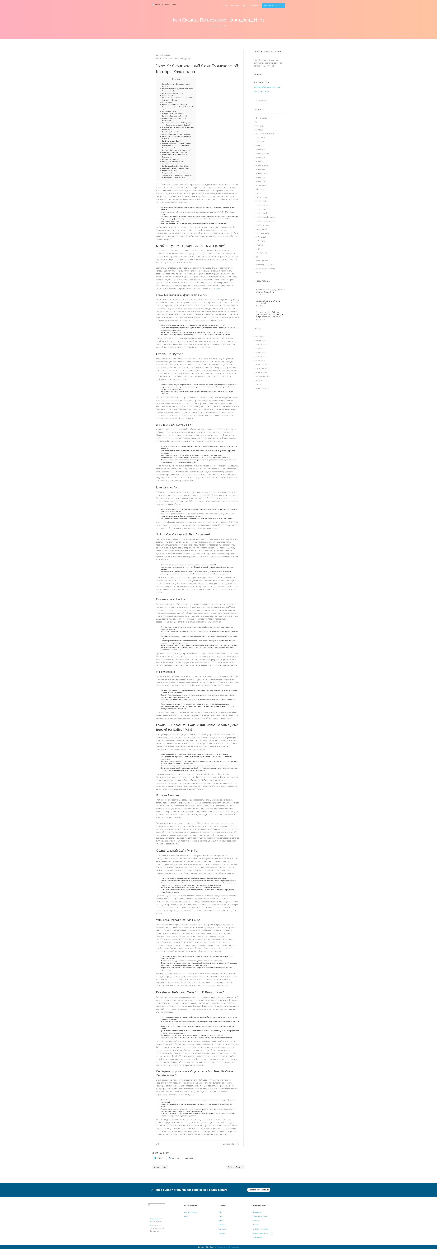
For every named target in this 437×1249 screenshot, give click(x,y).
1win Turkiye (260, 138)
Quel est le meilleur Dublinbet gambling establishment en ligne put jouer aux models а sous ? (269, 314)
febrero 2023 (260, 356)
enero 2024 (260, 348)
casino (258, 193)
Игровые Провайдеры (170, 159)
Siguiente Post (234, 1167)
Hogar (220, 1220)
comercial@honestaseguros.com (267, 87)
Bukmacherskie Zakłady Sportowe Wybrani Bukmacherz (270, 290)
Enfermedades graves (260, 1216)
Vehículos (221, 1225)
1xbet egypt (260, 157)
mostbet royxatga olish (265, 221)
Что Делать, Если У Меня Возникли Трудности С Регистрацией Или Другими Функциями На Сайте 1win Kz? (177, 175)
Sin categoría (261, 253)
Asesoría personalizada (273, 5)
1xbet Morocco (261, 173)
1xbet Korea (260, 169)
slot (257, 257)
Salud (220, 1216)
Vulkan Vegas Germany (265, 269)
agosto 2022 (260, 380)
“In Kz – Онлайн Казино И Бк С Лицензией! (178, 98)
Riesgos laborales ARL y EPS (263, 1233)
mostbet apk (260, 201)
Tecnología (222, 1229)
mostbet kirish (261, 213)
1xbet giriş (259, 161)
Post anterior (160, 1167)
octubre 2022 (261, 372)
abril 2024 (259, 337)
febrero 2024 (260, 344)
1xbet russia (260, 177)
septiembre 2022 (262, 376)
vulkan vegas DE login (264, 265)
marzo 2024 (260, 341)
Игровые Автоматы (169, 111)
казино (258, 273)
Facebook (175, 1158)
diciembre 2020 (262, 388)
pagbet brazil (261, 229)
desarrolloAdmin (232, 1144)
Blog (185, 1216)
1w (159, 1144)
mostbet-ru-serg (262, 225)
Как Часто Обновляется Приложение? (176, 150)
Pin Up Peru (260, 241)
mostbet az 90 (261, 205)
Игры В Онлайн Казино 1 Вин (173, 93)
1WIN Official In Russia (264, 134)
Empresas (221, 1233)
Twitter (160, 1158)
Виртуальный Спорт (169, 171)
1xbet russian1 (261, 185)
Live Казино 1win (168, 95)
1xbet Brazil (260, 150)
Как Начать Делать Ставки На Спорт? (176, 168)
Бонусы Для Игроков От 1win (173, 161)
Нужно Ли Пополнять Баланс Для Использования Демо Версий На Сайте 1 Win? (177, 107)
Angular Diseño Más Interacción (228, 1247)
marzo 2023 (260, 352)
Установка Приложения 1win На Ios (175, 116)
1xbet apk (259, 146)
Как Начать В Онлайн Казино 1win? (175, 152)
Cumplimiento (257, 1212)
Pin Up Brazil (260, 237)
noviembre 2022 (262, 368)
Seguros (258, 249)
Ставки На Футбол (169, 91)
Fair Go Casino (261, 197)
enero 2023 (260, 360)
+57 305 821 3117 (261, 91)
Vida (220, 1212)
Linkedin (190, 1158)
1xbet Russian (261, 181)
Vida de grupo (257, 1237)
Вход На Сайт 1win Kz (170, 132)
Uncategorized (261, 261)
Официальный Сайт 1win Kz (172, 114)
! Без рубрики (261, 118)
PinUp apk (259, 245)
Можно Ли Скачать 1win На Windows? (176, 134)
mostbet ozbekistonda (265, 217)
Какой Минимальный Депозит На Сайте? (177, 89)
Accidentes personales (260, 1229)
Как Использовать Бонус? (171, 141)
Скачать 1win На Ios (169, 100)
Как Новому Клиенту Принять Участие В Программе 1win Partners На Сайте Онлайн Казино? (177, 145)
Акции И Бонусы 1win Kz (171, 164)
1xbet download (262, 153)
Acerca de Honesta (190, 1212)
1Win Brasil (259, 126)
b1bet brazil (260, 189)
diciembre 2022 (261, 364)
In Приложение (167, 102)
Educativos (256, 1220)
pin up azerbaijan (262, 233)
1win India (259, 130)
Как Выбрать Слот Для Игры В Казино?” (177, 166)
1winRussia (259, 142)
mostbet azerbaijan (263, 209)
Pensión (255, 1225)
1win (218, 288)
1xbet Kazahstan (262, 165)
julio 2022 (259, 384)
